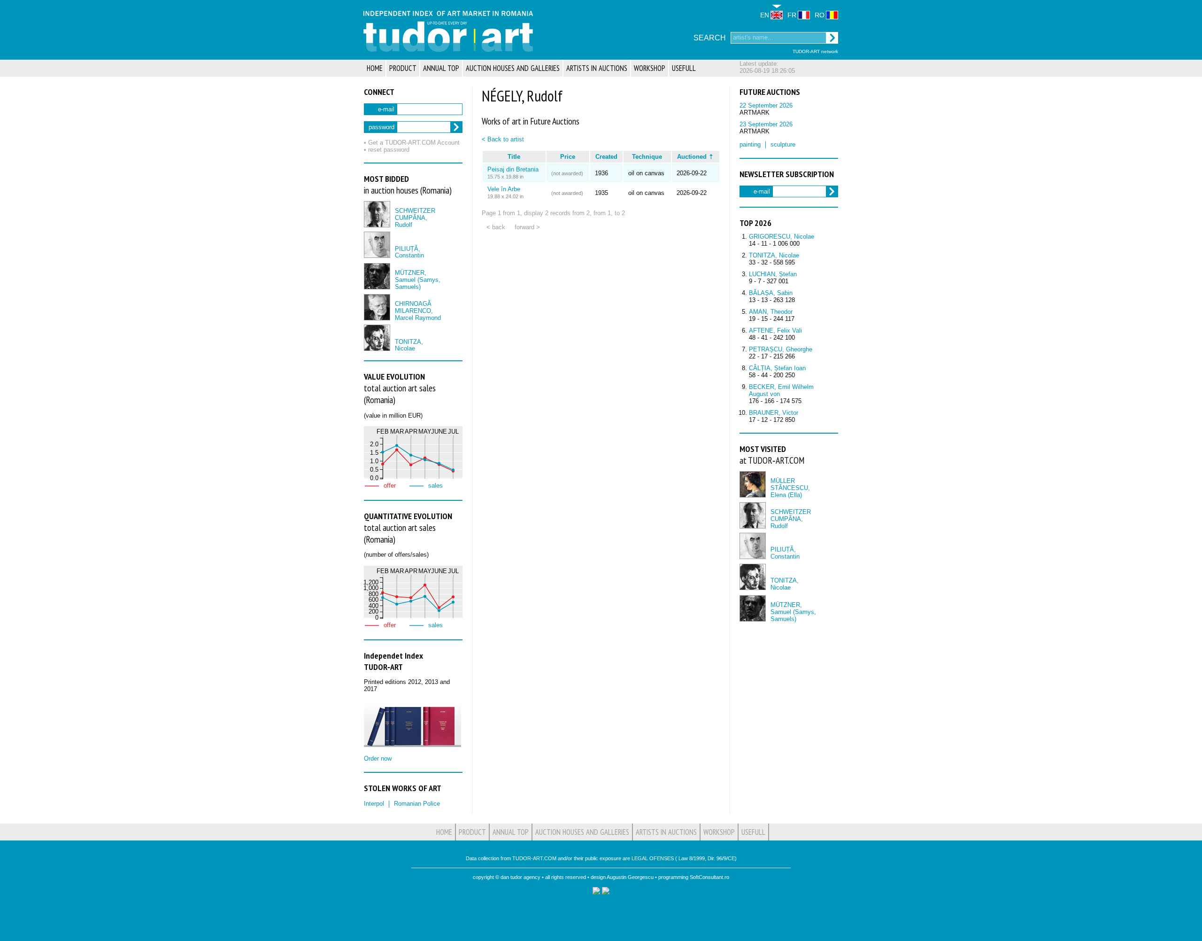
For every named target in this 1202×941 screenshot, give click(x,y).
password (381, 127)
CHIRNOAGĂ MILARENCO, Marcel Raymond (418, 310)
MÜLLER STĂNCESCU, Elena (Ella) (790, 487)
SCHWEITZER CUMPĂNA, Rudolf (415, 217)
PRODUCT (402, 68)
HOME (375, 68)
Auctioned (692, 156)
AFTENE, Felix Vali (775, 330)
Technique (647, 156)
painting (750, 144)
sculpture (783, 144)
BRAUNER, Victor (773, 412)
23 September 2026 (766, 124)
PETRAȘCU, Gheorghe (780, 349)
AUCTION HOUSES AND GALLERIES (513, 68)
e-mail (386, 109)
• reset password (386, 149)
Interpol (374, 803)
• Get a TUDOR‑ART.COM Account (412, 142)
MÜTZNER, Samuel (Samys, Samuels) (417, 279)
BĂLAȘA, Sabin (771, 292)
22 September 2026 (766, 105)
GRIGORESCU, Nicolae (781, 236)
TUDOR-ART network (815, 51)
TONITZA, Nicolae (409, 345)
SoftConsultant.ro (709, 877)
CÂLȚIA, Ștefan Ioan (777, 368)
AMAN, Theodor (771, 311)
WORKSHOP (649, 68)
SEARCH (709, 38)
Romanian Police (417, 803)
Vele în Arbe (503, 189)
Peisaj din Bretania (513, 169)
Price (567, 156)
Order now (378, 758)
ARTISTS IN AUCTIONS (596, 68)
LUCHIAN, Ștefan (773, 274)
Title (514, 156)
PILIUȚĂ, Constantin (409, 252)
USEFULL (684, 68)
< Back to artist (503, 139)
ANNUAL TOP (441, 68)
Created (606, 156)
